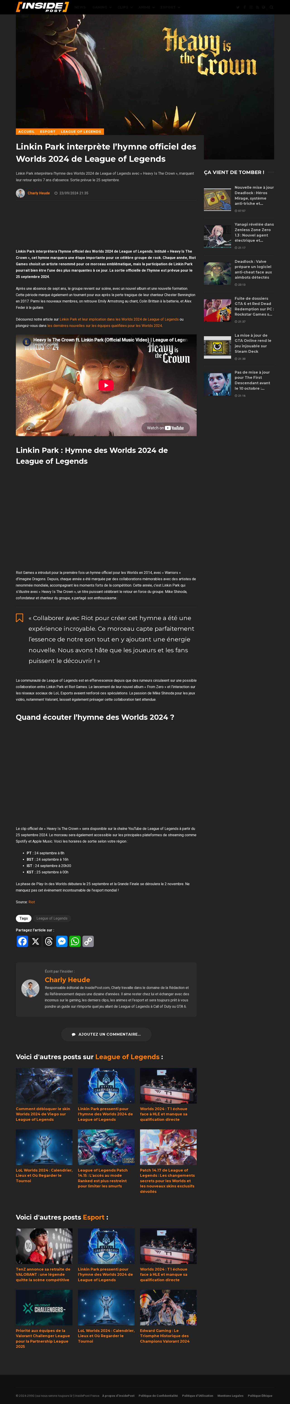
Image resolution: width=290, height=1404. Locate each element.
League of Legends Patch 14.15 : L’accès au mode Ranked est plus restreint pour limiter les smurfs (106, 1147)
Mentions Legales (231, 1395)
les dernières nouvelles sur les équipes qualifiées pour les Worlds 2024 (104, 326)
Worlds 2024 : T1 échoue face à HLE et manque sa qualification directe (168, 1085)
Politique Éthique (260, 1395)
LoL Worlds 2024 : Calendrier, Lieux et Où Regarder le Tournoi (44, 1147)
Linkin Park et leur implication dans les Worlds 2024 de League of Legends (119, 319)
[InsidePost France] (42, 8)
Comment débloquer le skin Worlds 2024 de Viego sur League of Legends (44, 1085)
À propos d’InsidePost (118, 1395)
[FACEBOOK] (244, 7)
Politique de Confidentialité (158, 1395)
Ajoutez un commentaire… (109, 1034)
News (80, 7)
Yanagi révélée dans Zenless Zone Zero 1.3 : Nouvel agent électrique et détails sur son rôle (217, 236)
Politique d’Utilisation (197, 1395)
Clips (123, 7)
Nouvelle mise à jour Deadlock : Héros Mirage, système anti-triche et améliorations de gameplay (217, 199)
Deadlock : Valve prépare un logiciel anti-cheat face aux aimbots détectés (217, 273)
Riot (32, 902)
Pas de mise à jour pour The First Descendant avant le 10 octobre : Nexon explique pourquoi (217, 384)
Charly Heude (39, 193)
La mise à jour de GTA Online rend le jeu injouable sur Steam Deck (217, 347)
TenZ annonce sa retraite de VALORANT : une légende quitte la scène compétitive (44, 1246)
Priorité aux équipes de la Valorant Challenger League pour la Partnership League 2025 (44, 1307)
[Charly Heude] (30, 996)
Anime (144, 7)
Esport (168, 7)
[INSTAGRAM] (251, 7)
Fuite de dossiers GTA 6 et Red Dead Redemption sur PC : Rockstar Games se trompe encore (217, 310)
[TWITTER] (238, 7)
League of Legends (52, 918)
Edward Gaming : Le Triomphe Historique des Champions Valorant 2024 (168, 1307)
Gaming (99, 7)
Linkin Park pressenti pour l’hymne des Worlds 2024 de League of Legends (106, 1085)
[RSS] (257, 7)
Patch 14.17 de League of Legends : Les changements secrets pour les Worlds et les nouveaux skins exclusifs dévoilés (168, 1147)
